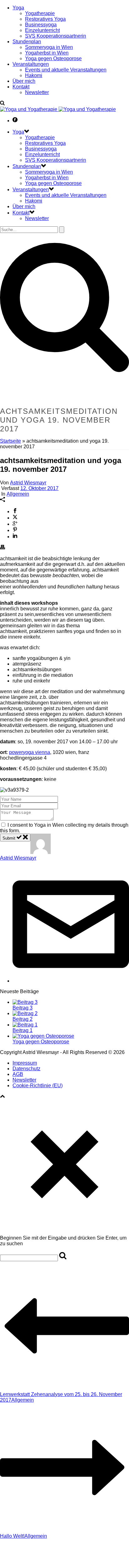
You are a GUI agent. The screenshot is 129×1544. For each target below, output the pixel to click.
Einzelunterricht (42, 30)
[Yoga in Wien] (58, 109)
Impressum (25, 1063)
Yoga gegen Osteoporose (53, 58)
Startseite (10, 441)
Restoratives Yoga (45, 19)
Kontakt (21, 86)
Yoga (18, 7)
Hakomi (33, 75)
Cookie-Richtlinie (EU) (38, 1085)
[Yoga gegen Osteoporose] (43, 1036)
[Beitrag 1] (25, 1024)
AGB (18, 1074)
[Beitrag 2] (25, 1013)
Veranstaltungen (31, 64)
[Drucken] (2, 548)
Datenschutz (26, 1068)
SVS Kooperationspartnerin (55, 36)
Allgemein (18, 494)
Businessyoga (41, 24)
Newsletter (37, 92)
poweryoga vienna (29, 752)
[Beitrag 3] (25, 1002)
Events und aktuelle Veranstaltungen (65, 69)
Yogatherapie (40, 13)
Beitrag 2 (23, 1019)
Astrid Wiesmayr (28, 482)
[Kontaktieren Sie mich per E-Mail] (71, 980)
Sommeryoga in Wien (49, 47)
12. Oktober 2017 (39, 488)
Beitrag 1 (23, 1030)
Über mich (24, 81)
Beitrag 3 (23, 1007)
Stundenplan (27, 41)
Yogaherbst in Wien (47, 52)
